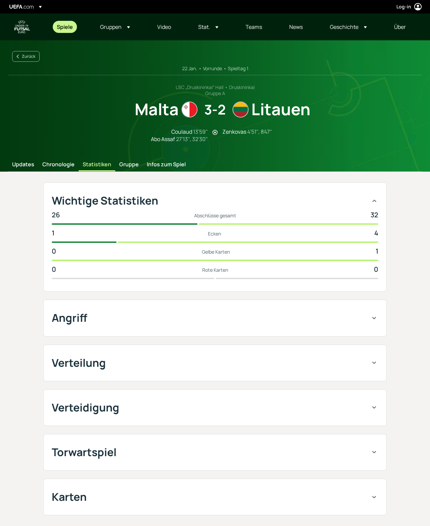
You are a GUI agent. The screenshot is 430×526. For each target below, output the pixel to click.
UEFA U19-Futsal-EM (22, 26)
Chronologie (58, 165)
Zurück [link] (28, 56)
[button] (115, 26)
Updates (23, 165)
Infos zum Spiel (166, 165)
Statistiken (97, 165)
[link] (64, 26)
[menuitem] (70, 26)
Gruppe (129, 165)
